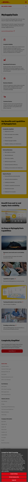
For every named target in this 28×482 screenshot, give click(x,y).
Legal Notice (6, 471)
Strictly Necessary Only (14, 477)
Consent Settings (14, 473)
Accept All (14, 480)
